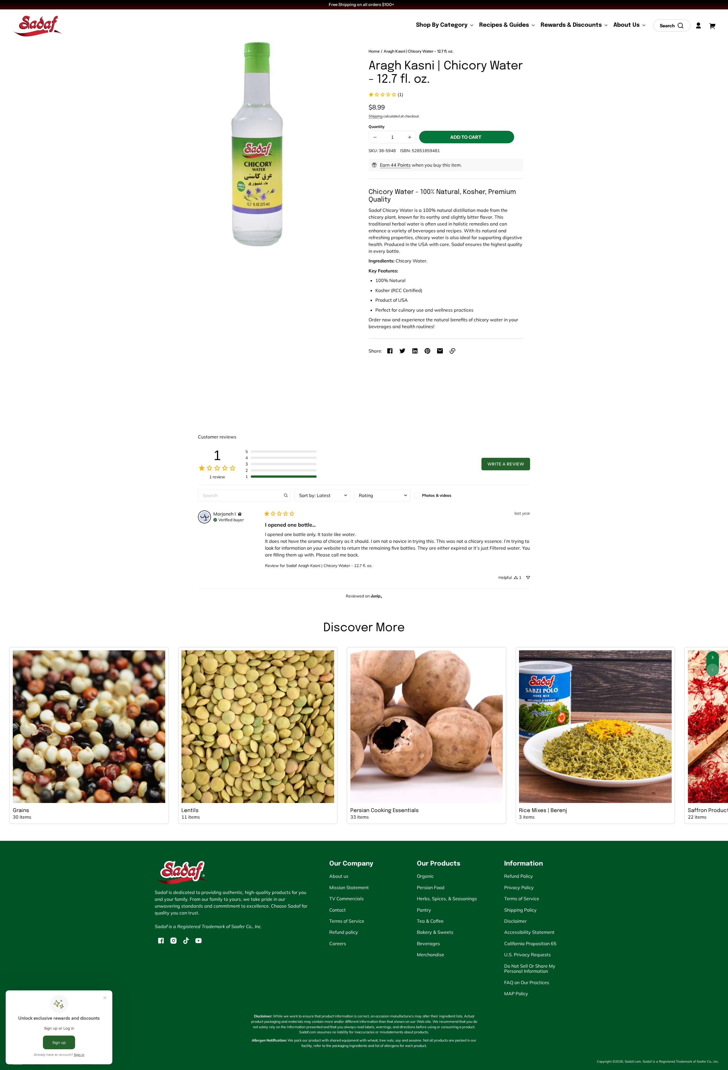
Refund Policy (518, 876)
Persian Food (430, 887)
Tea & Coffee (430, 921)
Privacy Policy (519, 887)
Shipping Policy (520, 910)
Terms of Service (346, 921)
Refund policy (343, 932)
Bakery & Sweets (435, 932)
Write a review (505, 464)
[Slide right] (712, 657)
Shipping (375, 116)
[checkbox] (442, 495)
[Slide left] (712, 670)
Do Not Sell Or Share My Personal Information (529, 968)
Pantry (424, 910)
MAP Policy (516, 993)
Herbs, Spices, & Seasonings (447, 898)
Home (374, 51)
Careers (337, 943)
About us (338, 876)
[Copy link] (452, 351)
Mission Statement (349, 887)
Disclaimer (515, 921)
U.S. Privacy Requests (527, 954)
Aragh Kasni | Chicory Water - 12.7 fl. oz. (419, 51)
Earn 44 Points (395, 165)
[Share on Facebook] (390, 351)
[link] (385, 94)
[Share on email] (440, 351)
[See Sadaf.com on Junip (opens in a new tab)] (376, 595)
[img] (239, 514)
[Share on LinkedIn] (415, 351)
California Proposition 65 (530, 943)
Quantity (376, 126)
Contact (337, 910)
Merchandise (430, 954)
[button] (671, 25)
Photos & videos (436, 495)
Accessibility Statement (529, 932)
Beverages (428, 943)
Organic (425, 876)
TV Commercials (346, 898)
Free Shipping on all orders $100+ (362, 4)
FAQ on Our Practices (526, 982)
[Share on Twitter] (402, 351)
